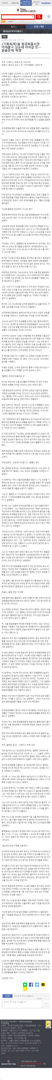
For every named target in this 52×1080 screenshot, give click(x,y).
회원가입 (16, 3)
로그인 (5, 3)
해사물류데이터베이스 (13, 31)
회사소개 (4, 1021)
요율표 (26, 21)
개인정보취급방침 (25, 1021)
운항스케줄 (39, 26)
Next (40, 21)
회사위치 (13, 1021)
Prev (38, 21)
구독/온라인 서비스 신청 (27, 3)
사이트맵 (5, 1023)
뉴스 (13, 26)
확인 (46, 1003)
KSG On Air (36, 3)
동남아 (11, 21)
